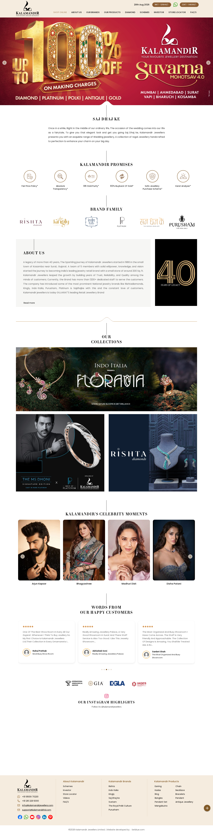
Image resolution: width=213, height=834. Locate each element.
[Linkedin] (44, 817)
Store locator (177, 12)
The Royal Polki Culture (120, 805)
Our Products (112, 12)
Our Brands (93, 12)
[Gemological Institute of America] (95, 683)
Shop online (60, 12)
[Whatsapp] (26, 817)
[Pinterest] (50, 817)
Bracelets (180, 794)
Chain (178, 786)
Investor (159, 12)
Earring (158, 786)
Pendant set (161, 801)
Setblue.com (138, 829)
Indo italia (113, 790)
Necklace (180, 790)
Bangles (159, 798)
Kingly (111, 794)
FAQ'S (193, 12)
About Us (76, 12)
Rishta (112, 786)
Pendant (179, 798)
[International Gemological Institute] (74, 683)
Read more (29, 302)
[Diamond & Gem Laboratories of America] (117, 683)
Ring (157, 794)
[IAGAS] (139, 684)
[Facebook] (19, 817)
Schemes (144, 12)
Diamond (130, 12)
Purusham (114, 809)
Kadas (158, 790)
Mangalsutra (161, 805)
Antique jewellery (184, 801)
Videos (66, 798)
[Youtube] (32, 817)
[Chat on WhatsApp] (175, 4)
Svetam (113, 801)
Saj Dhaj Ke (114, 798)
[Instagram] (38, 817)
